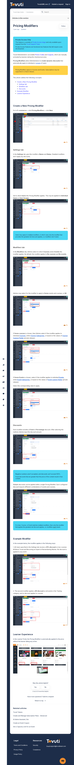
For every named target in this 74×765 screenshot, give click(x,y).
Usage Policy (18, 754)
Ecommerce (29, 12)
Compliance (36, 749)
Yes (35, 687)
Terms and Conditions (21, 745)
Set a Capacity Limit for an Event (24, 727)
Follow (63, 26)
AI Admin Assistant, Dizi (21, 719)
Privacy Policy (18, 749)
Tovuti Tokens (17, 712)
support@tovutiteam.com (58, 746)
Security (35, 745)
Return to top (39, 701)
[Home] (16, 4)
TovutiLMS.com (42, 4)
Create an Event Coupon (21, 723)
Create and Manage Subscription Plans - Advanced (30, 716)
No (45, 687)
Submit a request (57, 4)
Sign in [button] (67, 4)
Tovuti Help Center (18, 12)
